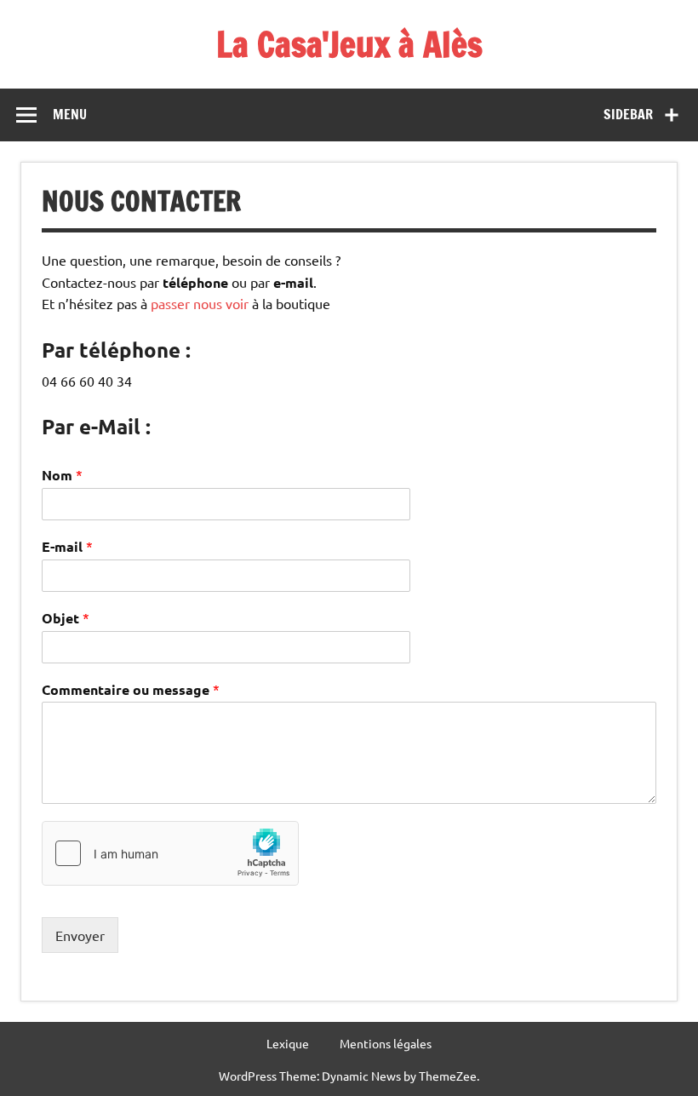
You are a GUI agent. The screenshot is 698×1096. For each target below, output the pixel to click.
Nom (62, 475)
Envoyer (80, 935)
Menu (70, 114)
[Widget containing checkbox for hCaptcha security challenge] (170, 853)
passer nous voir (200, 303)
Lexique (287, 1043)
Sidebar (628, 114)
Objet (65, 618)
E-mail (67, 546)
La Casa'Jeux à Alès (349, 44)
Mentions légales (386, 1043)
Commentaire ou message (131, 689)
